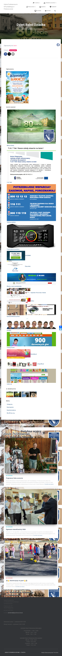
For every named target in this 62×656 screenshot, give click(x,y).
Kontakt (49, 10)
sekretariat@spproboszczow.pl (15, 612)
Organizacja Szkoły (51, 2)
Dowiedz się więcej (49, 484)
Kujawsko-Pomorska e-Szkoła (38, 292)
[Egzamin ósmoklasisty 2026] (31, 506)
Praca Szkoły (31, 6)
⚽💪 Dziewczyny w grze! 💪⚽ (16, 580)
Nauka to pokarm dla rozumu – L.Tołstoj (15, 652)
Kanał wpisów (10, 407)
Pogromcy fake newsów (14, 478)
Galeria (43, 6)
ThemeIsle (55, 652)
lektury (32, 300)
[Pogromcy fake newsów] (31, 455)
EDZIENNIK (39, 10)
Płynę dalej (27, 266)
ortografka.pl (40, 363)
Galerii (15, 45)
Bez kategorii (13, 50)
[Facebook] (60, 327)
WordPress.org (11, 413)
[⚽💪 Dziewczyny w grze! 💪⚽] (31, 558)
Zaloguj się (9, 404)
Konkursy (54, 6)
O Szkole (37, 2)
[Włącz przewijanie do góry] (59, 653)
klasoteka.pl (33, 354)
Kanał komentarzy (11, 410)
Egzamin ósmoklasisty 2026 (16, 529)
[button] (39, 2)
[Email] (60, 329)
